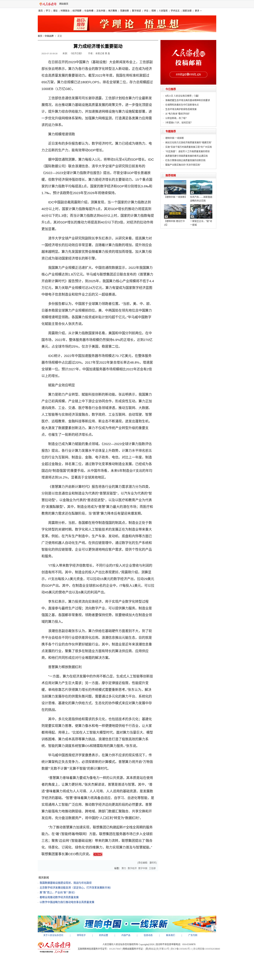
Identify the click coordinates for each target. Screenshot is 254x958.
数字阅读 (136, 10)
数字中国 (142, 868)
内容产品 (125, 935)
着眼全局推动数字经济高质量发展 (59, 897)
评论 (146, 10)
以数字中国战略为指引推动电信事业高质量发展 (67, 902)
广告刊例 (192, 935)
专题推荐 (170, 131)
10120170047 (115, 949)
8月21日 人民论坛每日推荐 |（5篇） (182, 96)
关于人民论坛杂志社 (53, 935)
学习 (48, 10)
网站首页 (63, 4)
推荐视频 (170, 175)
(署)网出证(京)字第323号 (157, 949)
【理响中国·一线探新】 (175, 197)
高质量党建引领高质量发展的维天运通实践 (186, 156)
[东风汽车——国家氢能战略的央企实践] (201, 181)
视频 (153, 10)
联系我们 (170, 935)
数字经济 (132, 868)
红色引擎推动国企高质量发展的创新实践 (185, 160)
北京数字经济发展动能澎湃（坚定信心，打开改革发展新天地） (76, 887)
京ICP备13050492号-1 (181, 949)
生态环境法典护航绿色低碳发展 (181, 109)
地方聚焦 (112, 10)
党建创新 (124, 10)
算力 (124, 868)
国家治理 (187, 10)
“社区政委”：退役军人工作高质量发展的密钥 (187, 151)
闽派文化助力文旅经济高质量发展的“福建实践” (188, 142)
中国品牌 (49, 36)
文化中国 (100, 10)
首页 (40, 10)
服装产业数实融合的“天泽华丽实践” (183, 165)
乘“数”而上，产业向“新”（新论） (58, 892)
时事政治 (65, 10)
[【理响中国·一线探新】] (175, 181)
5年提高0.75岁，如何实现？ (179, 122)
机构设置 (103, 935)
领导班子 (81, 935)
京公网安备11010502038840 (206, 949)
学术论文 (175, 10)
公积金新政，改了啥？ (176, 118)
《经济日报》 (76, 53)
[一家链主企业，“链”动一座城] (201, 205)
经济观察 (77, 10)
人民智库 (163, 10)
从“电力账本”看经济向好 (177, 113)
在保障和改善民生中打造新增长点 (182, 105)
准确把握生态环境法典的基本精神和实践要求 (187, 100)
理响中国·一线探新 (174, 138)
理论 (55, 10)
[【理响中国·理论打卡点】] (175, 205)
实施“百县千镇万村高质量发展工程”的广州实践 (188, 147)
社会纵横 (88, 10)
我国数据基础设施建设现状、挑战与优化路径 (66, 882)
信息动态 (148, 935)
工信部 (152, 868)
